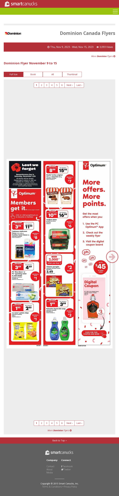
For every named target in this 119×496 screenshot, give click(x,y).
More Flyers (102, 56)
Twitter (67, 469)
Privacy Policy (70, 486)
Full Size (13, 74)
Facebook (67, 466)
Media (49, 472)
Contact (50, 466)
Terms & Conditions (52, 486)
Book (33, 74)
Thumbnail (72, 74)
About (49, 469)
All (52, 74)
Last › (79, 85)
